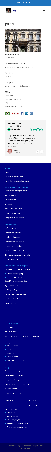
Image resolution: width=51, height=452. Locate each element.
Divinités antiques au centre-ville (17, 255)
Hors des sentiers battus (14, 241)
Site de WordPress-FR (13, 106)
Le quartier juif (10, 200)
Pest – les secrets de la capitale (17, 181)
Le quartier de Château (14, 176)
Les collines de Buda (13, 259)
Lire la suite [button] (12, 146)
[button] (42, 152)
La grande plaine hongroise (15, 294)
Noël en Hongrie (11, 389)
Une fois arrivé (12, 349)
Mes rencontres (13, 416)
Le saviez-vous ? (13, 357)
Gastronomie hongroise (14, 371)
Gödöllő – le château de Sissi (16, 281)
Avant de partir (12, 346)
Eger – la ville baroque (13, 285)
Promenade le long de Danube (17, 191)
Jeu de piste (9, 327)
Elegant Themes (24, 446)
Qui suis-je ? (9, 401)
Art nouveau (9, 204)
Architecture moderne (13, 208)
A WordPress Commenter (15, 67)
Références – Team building (17, 423)
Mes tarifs (32, 401)
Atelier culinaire (11, 332)
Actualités (10, 353)
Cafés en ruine (10, 228)
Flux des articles (13, 99)
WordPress (25, 449)
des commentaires (14, 103)
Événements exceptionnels (17, 427)
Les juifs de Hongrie (12, 380)
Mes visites (11, 412)
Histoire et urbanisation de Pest (17, 384)
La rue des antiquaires (13, 246)
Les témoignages (13, 420)
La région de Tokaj (12, 299)
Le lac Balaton (10, 303)
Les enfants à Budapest (14, 375)
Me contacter (33, 405)
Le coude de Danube (15, 277)
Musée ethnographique (16, 274)
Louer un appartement (15, 360)
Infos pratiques (11, 343)
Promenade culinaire (13, 232)
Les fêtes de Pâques (13, 393)
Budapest (8, 172)
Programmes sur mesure (14, 217)
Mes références (11, 409)
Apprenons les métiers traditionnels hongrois (22, 336)
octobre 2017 (10, 76)
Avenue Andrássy (11, 195)
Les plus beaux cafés (13, 213)
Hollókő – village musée (14, 290)
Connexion (9, 95)
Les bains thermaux (12, 237)
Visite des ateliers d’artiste (15, 250)
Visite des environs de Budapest (17, 86)
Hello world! (9, 58)
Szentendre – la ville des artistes (17, 269)
